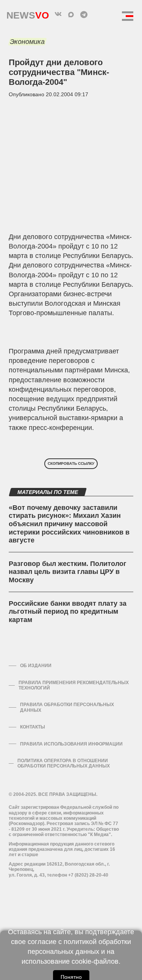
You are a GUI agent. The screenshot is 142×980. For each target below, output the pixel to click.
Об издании (35, 665)
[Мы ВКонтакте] (58, 14)
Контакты (32, 727)
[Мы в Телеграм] (84, 14)
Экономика (27, 41)
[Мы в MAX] (71, 14)
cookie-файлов (95, 961)
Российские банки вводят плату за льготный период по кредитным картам (67, 612)
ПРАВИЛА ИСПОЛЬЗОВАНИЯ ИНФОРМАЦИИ (71, 744)
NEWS (27, 13)
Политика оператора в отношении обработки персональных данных (63, 763)
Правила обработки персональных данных (67, 707)
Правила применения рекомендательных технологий (74, 685)
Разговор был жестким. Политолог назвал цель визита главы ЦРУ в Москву (67, 572)
